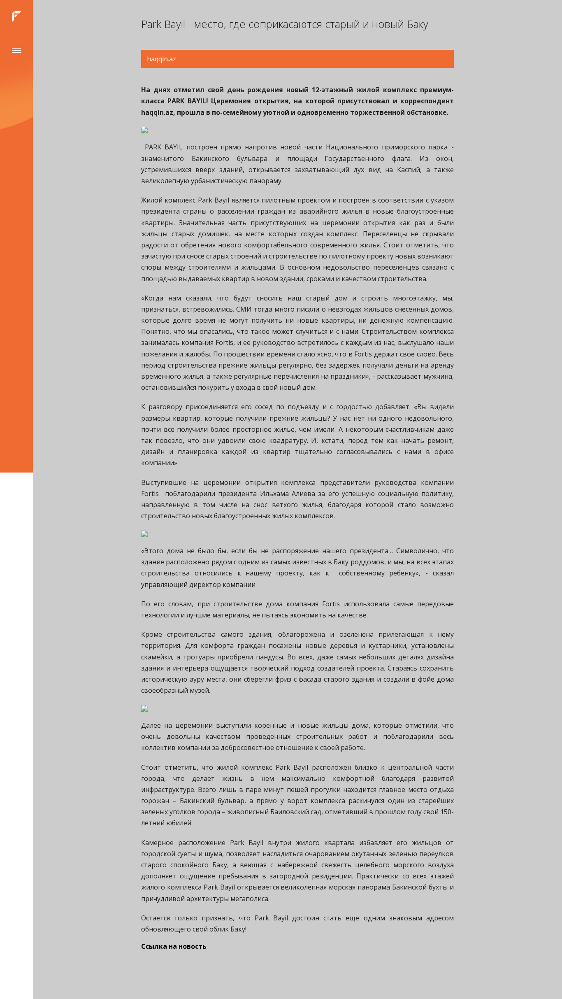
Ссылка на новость (174, 946)
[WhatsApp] (14, 978)
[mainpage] (16, 16)
